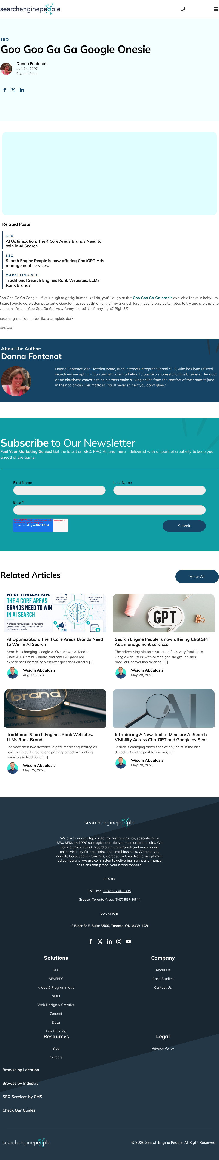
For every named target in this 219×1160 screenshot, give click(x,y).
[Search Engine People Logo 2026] (30, 4)
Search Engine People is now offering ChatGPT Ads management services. (55, 263)
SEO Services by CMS (22, 1096)
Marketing (17, 275)
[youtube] (128, 941)
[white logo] (109, 819)
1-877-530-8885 (117, 891)
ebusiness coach (78, 379)
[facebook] (90, 941)
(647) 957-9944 (128, 899)
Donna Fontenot (31, 356)
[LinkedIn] (22, 90)
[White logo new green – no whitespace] (26, 1139)
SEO (4, 39)
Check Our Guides (19, 1110)
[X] (13, 90)
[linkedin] (109, 941)
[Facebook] (4, 90)
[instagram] (118, 941)
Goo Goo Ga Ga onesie (152, 297)
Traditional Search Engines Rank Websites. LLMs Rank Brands (53, 283)
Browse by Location (21, 1069)
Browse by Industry (20, 1083)
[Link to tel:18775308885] (183, 9)
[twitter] (100, 941)
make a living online (136, 379)
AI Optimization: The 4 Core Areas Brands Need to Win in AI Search (53, 244)
